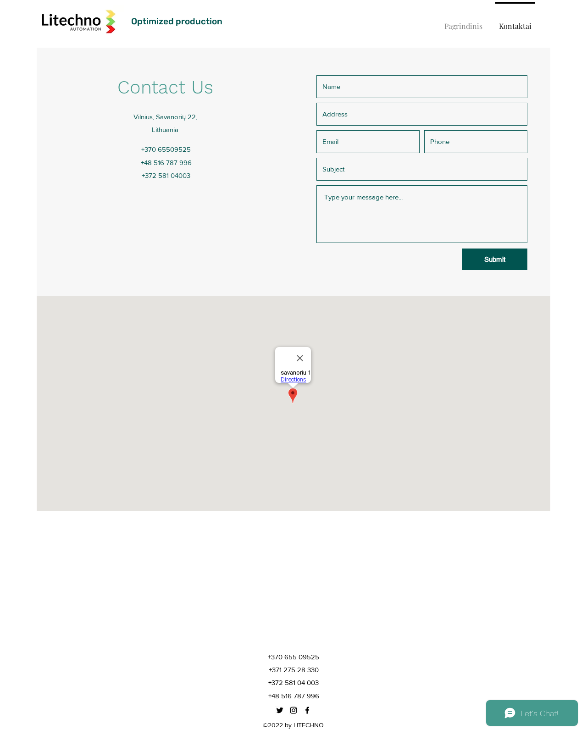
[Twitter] (279, 710)
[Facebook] (307, 710)
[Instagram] (293, 710)
